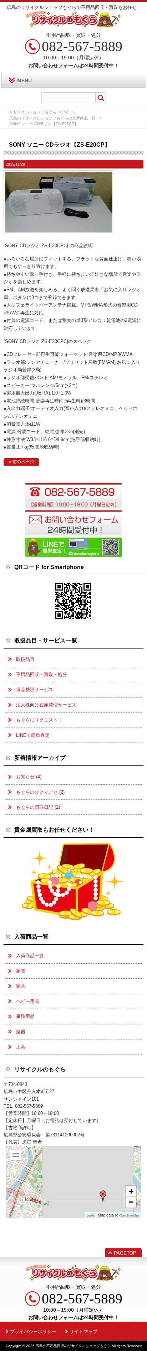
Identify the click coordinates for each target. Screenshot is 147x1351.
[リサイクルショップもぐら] (73, 25)
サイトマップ (83, 1331)
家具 (20, 986)
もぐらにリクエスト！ (39, 720)
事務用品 (25, 1016)
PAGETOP (125, 1253)
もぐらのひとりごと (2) (40, 792)
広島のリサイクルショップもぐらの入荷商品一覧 (52, 118)
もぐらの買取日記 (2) (38, 807)
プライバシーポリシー (33, 1331)
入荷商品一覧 (30, 955)
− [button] (131, 1202)
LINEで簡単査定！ (35, 735)
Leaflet (91, 1215)
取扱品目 (25, 659)
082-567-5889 (82, 46)
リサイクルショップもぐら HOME (39, 112)
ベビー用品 (27, 1001)
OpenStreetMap (129, 1215)
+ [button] (131, 1191)
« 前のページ (21, 461)
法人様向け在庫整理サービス (46, 705)
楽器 (20, 1031)
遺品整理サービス (34, 689)
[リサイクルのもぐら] (103, 1196)
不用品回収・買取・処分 (41, 674)
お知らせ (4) (28, 776)
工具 (20, 1046)
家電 (20, 971)
